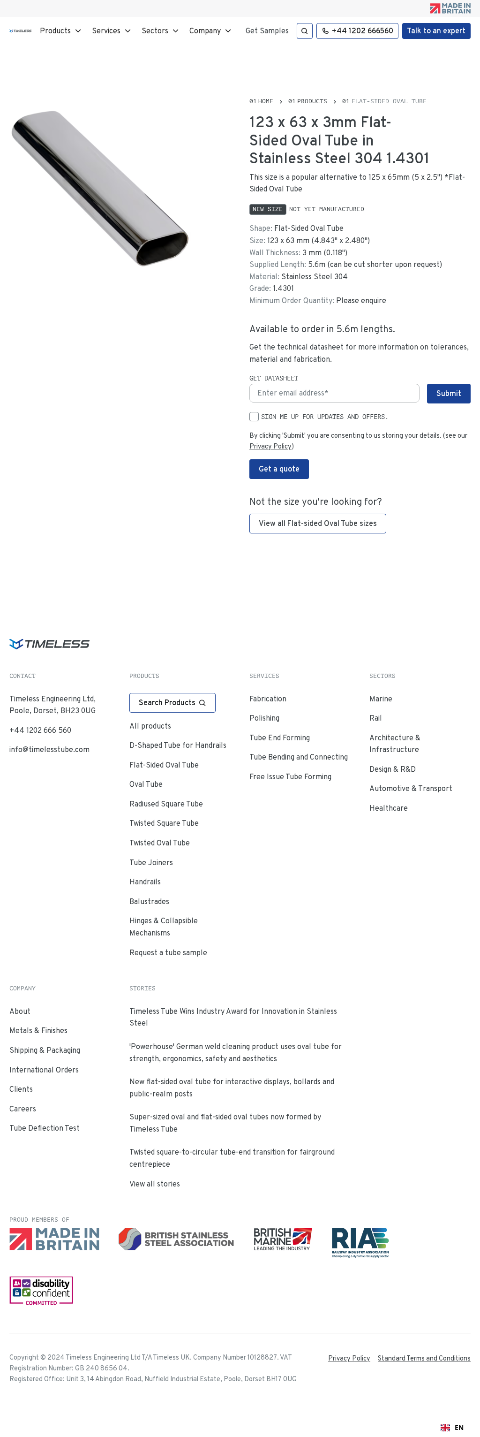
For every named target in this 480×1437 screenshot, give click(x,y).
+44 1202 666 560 (40, 730)
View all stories (154, 1184)
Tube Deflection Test (44, 1128)
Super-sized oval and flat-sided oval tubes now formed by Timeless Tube (225, 1123)
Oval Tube (146, 784)
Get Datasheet (273, 378)
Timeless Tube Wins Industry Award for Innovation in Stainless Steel (233, 1017)
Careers (22, 1109)
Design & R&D (392, 769)
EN (459, 1427)
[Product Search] (305, 31)
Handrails (145, 882)
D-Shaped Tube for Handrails (177, 745)
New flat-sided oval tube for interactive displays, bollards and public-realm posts (231, 1088)
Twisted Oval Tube (159, 843)
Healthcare (388, 808)
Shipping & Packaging (44, 1050)
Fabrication (267, 699)
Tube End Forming (279, 738)
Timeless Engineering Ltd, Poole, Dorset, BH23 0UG (52, 705)
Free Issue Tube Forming (290, 777)
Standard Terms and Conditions (424, 1358)
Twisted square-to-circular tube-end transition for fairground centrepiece (232, 1158)
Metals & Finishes (38, 1030)
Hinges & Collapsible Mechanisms (163, 927)
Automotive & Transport (410, 788)
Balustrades (149, 901)
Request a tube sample (168, 953)
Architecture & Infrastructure (394, 744)
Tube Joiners (151, 862)
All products (150, 726)
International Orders (44, 1070)
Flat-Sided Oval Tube (164, 765)
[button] (62, 31)
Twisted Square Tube (164, 823)
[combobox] (452, 1427)
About (19, 1011)
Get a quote (279, 469)
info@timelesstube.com (49, 749)
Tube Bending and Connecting (298, 757)
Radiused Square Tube (166, 804)
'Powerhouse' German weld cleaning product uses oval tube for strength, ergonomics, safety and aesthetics (235, 1053)
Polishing (264, 718)
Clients (21, 1089)
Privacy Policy (270, 446)
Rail (375, 718)
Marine (380, 699)
